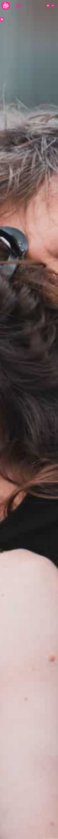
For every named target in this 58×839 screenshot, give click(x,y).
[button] (2, 19)
